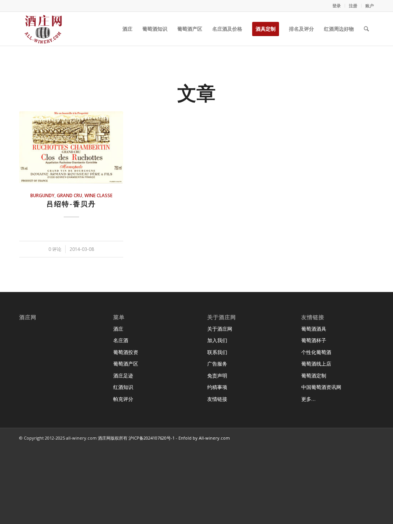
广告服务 (217, 363)
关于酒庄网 (219, 328)
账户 (369, 5)
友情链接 (217, 398)
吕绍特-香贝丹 (71, 203)
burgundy (42, 195)
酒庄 (118, 328)
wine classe (98, 195)
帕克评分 (123, 398)
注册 (353, 5)
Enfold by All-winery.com (204, 438)
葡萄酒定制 (313, 375)
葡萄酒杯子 (313, 340)
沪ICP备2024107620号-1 (152, 438)
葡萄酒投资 (125, 352)
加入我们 (217, 340)
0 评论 (54, 249)
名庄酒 (120, 340)
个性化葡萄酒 (316, 352)
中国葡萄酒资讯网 (321, 387)
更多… (308, 398)
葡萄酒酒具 (313, 328)
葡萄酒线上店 (316, 363)
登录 (336, 5)
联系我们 (217, 352)
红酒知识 (123, 387)
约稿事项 (217, 387)
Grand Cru (69, 195)
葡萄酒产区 (125, 363)
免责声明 (217, 375)
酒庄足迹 (123, 375)
